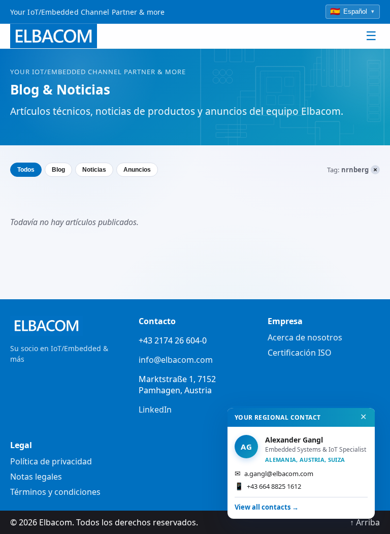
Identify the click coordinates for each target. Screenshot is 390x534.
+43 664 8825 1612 (268, 486)
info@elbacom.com (176, 359)
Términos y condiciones (55, 491)
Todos (26, 169)
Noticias (94, 169)
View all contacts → (267, 507)
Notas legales (36, 476)
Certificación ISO (300, 352)
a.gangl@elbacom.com (274, 473)
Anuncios (137, 169)
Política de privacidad (51, 461)
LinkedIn (155, 409)
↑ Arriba (365, 522)
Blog (58, 169)
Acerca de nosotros (305, 337)
